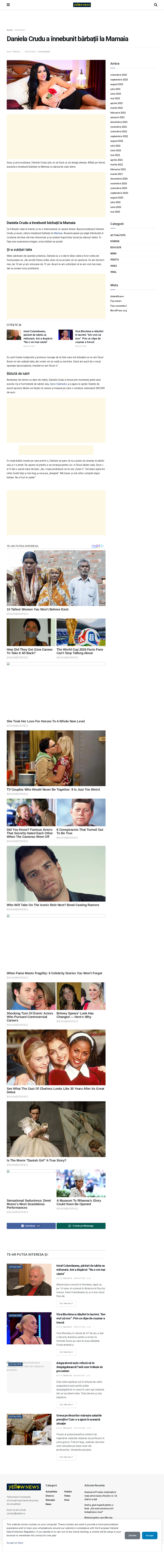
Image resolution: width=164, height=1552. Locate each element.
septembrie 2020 (119, 193)
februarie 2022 (118, 169)
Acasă (9, 30)
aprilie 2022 (116, 160)
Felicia (16, 51)
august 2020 (116, 197)
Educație (115, 247)
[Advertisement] (82, 19)
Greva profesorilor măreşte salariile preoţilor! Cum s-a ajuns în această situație (79, 1419)
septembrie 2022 (119, 136)
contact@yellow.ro (16, 1513)
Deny (20, 1542)
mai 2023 (115, 98)
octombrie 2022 (118, 131)
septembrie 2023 (119, 79)
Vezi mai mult (67, 1303)
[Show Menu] (8, 5)
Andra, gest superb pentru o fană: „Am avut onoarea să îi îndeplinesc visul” (99, 1508)
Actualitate (20, 30)
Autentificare (117, 296)
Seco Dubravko (58, 384)
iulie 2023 (115, 89)
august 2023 (116, 84)
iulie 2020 (115, 202)
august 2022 (116, 141)
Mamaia (58, 233)
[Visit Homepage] (82, 5)
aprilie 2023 (116, 103)
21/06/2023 (80, 1428)
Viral (113, 272)
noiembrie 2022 (118, 127)
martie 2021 (116, 174)
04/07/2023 (30, 346)
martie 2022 (116, 164)
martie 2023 (116, 108)
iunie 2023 (115, 93)
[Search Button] (155, 5)
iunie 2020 (115, 207)
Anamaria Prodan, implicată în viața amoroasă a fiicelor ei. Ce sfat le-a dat (100, 1496)
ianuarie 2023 (117, 117)
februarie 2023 (118, 112)
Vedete (114, 259)
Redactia (67, 1376)
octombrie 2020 (118, 188)
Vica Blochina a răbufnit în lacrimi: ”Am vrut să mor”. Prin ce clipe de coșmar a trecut (81, 1318)
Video (113, 266)
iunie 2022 (115, 150)
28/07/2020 (30, 51)
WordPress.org (118, 310)
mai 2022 (115, 155)
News (113, 253)
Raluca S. (67, 1278)
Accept (10, 1542)
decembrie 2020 (118, 178)
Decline (132, 1535)
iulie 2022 (115, 146)
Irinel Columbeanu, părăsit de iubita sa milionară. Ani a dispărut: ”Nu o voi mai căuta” (80, 1269)
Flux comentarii (118, 306)
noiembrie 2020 (118, 183)
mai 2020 (115, 211)
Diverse (114, 241)
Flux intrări (116, 301)
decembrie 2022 (118, 122)
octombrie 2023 (118, 75)
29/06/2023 (80, 1376)
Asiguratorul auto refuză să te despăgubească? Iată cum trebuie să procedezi (79, 1367)
